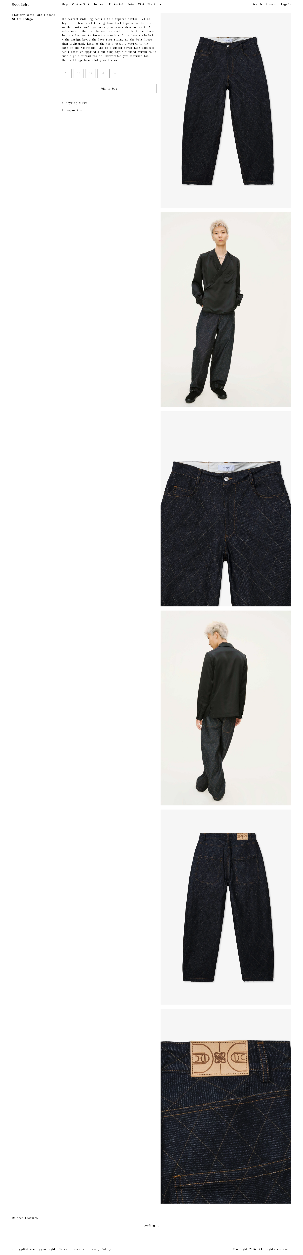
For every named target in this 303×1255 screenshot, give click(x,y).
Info (131, 4)
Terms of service (72, 1249)
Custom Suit (80, 4)
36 (114, 73)
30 (78, 73)
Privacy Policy (100, 1249)
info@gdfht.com (23, 1249)
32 (90, 73)
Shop (65, 4)
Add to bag (109, 88)
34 (102, 73)
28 (66, 73)
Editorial (116, 4)
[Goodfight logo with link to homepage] (37, 4)
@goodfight (47, 1249)
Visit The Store (150, 4)
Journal (99, 4)
